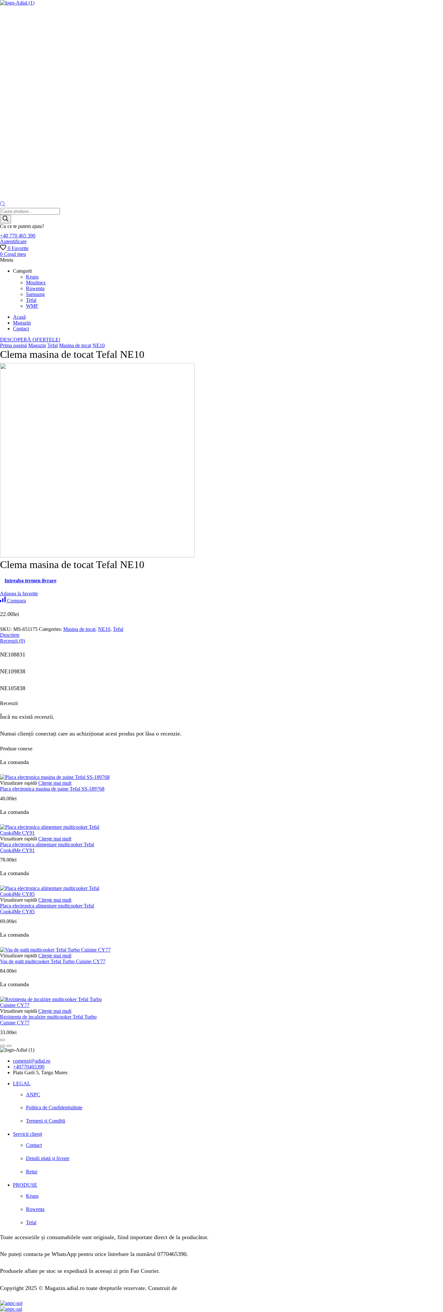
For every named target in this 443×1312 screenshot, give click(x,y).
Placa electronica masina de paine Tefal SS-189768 (52, 789)
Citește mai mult (54, 783)
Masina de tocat (75, 345)
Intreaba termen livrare (30, 580)
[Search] (5, 219)
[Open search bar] (2, 205)
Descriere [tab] (9, 635)
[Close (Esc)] (2, 1040)
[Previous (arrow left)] (2, 1046)
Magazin (37, 345)
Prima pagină (13, 345)
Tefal (52, 345)
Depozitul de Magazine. (207, 1288)
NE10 (98, 345)
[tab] (221, 635)
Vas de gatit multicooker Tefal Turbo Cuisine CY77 (52, 961)
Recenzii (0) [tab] (12, 641)
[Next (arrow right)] (9, 1046)
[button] (17, 235)
